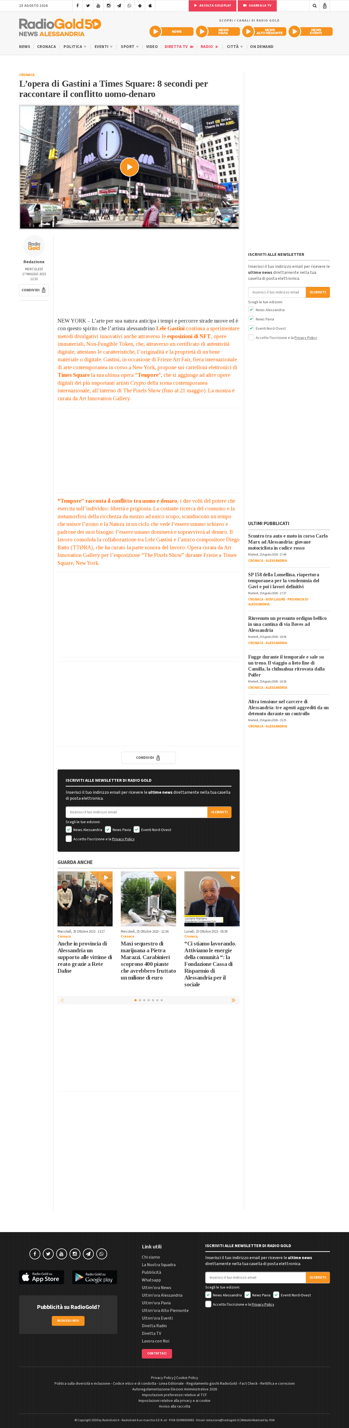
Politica (73, 47)
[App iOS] (150, 5)
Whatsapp (151, 1280)
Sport (128, 47)
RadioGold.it (110, 1420)
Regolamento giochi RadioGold (211, 1383)
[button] (34, 290)
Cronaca (46, 47)
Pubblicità (151, 1272)
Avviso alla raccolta (174, 1406)
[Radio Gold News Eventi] (310, 31)
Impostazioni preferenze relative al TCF (174, 1395)
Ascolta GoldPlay (215, 5)
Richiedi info (68, 1320)
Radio (207, 47)
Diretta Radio (154, 1326)
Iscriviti (219, 812)
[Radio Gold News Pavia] (218, 31)
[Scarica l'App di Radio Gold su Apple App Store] (41, 1277)
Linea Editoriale (171, 1383)
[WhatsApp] (129, 5)
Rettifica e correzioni (277, 1383)
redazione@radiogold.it (222, 1420)
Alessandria (276, 560)
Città (233, 47)
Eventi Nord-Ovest (155, 830)
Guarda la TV (259, 5)
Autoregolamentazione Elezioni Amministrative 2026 (174, 1389)
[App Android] (140, 5)
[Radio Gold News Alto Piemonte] (264, 31)
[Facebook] (78, 5)
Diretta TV (177, 47)
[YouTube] (98, 5)
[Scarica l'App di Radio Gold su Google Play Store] (94, 1277)
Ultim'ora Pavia (156, 1303)
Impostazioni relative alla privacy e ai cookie (174, 1400)
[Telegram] (119, 5)
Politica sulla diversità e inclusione (82, 1383)
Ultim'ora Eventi (157, 1318)
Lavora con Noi (155, 1341)
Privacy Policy (123, 839)
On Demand (262, 47)
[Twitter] (88, 5)
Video (152, 47)
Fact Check (249, 1383)
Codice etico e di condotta (134, 1383)
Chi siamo (151, 1257)
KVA (272, 1420)
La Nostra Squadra (159, 1265)
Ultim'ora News (156, 1288)
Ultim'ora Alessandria (162, 1295)
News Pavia (121, 830)
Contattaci (157, 1353)
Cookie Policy (187, 1378)
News (24, 47)
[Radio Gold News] (171, 31)
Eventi (102, 47)
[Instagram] (109, 5)
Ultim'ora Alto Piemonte (165, 1311)
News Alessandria (87, 830)
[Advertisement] (149, 273)
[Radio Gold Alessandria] (60, 26)
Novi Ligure (275, 599)
